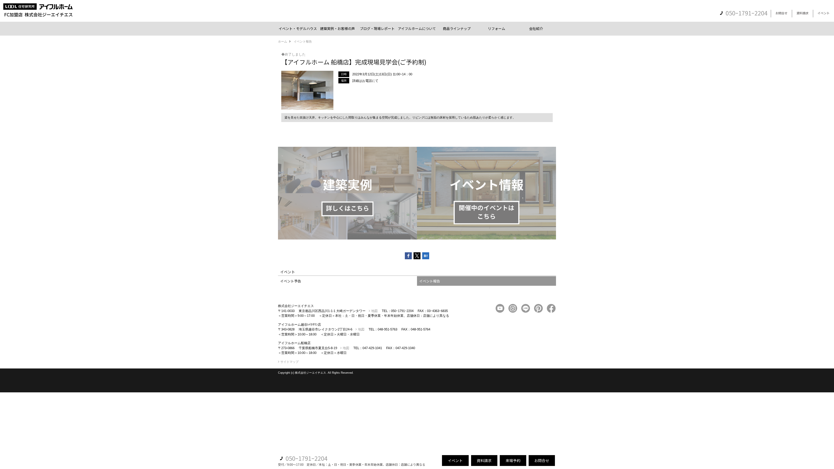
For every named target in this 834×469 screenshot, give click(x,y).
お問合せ (781, 13)
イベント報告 (429, 281)
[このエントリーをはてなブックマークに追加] (425, 255)
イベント (823, 13)
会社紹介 (536, 28)
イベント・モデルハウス (298, 28)
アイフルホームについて (417, 28)
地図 (374, 311)
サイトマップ (289, 361)
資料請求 (802, 13)
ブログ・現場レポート (377, 28)
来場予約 (513, 460)
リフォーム (496, 28)
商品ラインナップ (457, 28)
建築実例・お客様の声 (337, 28)
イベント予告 (290, 281)
